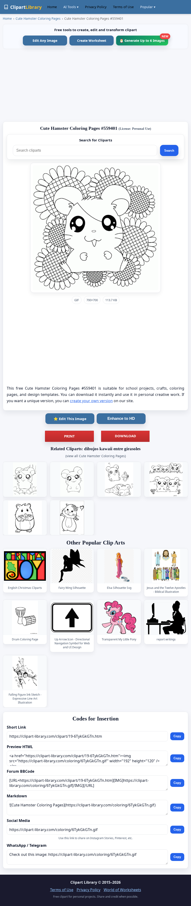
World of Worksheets (122, 889)
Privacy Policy (95, 7)
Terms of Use (123, 7)
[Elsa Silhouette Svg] (119, 566)
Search (169, 150)
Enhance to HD (121, 418)
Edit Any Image (45, 40)
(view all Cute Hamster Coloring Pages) (95, 456)
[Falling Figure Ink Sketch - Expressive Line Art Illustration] (25, 673)
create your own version (91, 400)
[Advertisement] (95, 85)
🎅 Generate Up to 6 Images (143, 39)
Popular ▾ (147, 7)
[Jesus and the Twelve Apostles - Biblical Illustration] (166, 566)
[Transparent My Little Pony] (119, 617)
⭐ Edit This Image (70, 418)
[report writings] (166, 617)
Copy (177, 736)
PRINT (69, 436)
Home (52, 7)
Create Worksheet (91, 40)
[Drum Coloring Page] (25, 617)
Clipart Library (83, 882)
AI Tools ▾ (70, 7)
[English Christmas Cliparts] (25, 566)
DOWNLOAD (125, 435)
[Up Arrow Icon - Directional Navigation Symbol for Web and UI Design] (72, 617)
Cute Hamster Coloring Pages (38, 18)
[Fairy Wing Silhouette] (72, 566)
